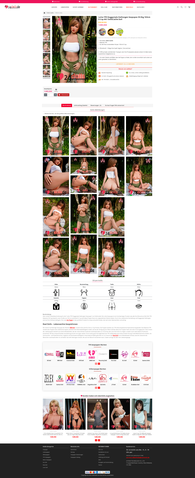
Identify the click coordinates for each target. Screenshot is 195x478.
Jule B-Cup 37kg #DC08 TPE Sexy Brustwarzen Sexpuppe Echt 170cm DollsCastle (142, 434)
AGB (99, 459)
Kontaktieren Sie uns (103, 452)
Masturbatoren (117, 7)
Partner (100, 465)
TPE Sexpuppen (47, 457)
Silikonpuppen (46, 454)
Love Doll (45, 467)
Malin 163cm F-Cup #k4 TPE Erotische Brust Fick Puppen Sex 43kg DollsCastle (119, 434)
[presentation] (96, 364)
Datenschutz (101, 454)
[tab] (66, 105)
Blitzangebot (92, 7)
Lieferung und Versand (103, 457)
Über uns (100, 449)
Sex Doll (45, 462)
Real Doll (115, 335)
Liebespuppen (65, 7)
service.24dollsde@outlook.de (137, 458)
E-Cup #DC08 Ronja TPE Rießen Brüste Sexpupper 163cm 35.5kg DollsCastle (75, 434)
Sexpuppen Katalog (75, 457)
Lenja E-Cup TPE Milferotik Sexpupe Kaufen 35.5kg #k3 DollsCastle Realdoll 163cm (97, 434)
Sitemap (73, 452)
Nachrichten (74, 449)
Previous (46, 17)
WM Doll (72, 327)
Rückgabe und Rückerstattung (105, 462)
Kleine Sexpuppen (47, 459)
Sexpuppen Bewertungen (77, 454)
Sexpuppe (54, 7)
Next (46, 78)
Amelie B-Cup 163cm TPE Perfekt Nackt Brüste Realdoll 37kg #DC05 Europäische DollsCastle (53, 434)
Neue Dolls (129, 7)
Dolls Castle (50, 13)
